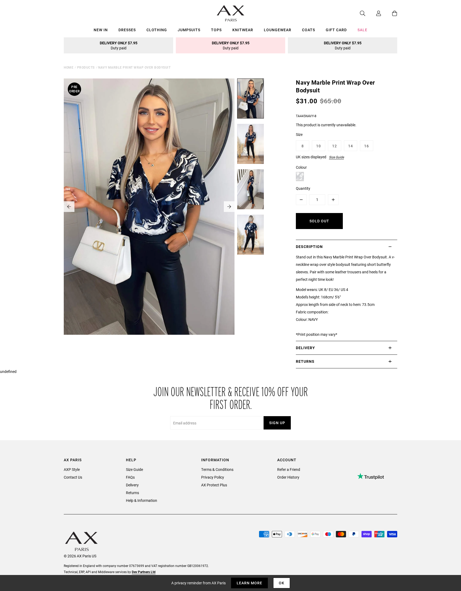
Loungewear (277, 29)
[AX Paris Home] (230, 13)
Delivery (132, 484)
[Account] (373, 13)
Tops (216, 29)
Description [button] (309, 246)
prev (69, 206)
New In (101, 29)
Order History (288, 477)
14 (350, 145)
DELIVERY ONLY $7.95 (118, 45)
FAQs (130, 477)
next (229, 206)
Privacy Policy (212, 477)
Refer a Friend (288, 469)
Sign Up (277, 422)
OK (281, 582)
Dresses (127, 29)
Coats (308, 29)
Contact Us (73, 477)
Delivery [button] (305, 347)
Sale (362, 29)
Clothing (156, 29)
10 (318, 145)
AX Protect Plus (214, 484)
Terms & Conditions (217, 469)
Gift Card (336, 29)
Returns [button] (305, 361)
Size (299, 134)
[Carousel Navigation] (149, 206)
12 (334, 145)
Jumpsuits (189, 29)
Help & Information (141, 500)
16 (366, 145)
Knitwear (242, 29)
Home (68, 67)
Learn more (249, 582)
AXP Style (72, 469)
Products (86, 67)
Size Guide (336, 157)
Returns (132, 492)
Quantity (303, 188)
